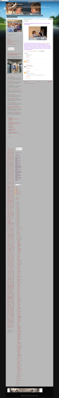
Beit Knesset (10, 165)
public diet (10, 320)
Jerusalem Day (9, 205)
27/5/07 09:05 (28, 76)
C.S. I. (9, 170)
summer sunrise (19, 262)
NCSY (8, 233)
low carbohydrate (10, 316)
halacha (10, 299)
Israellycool (10, 118)
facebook (8, 292)
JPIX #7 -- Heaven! (18, 324)
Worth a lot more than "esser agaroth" (19, 261)
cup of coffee (12, 274)
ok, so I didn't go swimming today (19, 339)
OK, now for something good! (19, 352)
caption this (9, 257)
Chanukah (12, 171)
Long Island (11, 225)
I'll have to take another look (19, 264)
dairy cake (9, 275)
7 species (9, 150)
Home (8, 15)
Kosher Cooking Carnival (9, 221)
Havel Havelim (10, 186)
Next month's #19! (19, 273)
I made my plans (19, 360)
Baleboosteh (28, 65)
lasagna (8, 312)
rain (11, 323)
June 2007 (18, 237)
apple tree (12, 244)
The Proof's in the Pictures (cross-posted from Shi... (19, 355)
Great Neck (10, 183)
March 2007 (19, 376)
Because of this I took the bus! (19, 311)
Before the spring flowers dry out (19, 343)
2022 (17, 207)
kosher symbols (11, 310)
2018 (17, 212)
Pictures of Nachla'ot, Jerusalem (19, 320)
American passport (9, 156)
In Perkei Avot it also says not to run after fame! (19, 328)
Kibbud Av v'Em (12, 218)
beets (12, 251)
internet (8, 303)
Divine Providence (11, 175)
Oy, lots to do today (19, 293)
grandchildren (9, 296)
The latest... (18, 286)
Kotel (8, 223)
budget (8, 254)
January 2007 (19, 380)
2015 (17, 216)
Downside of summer (18, 285)
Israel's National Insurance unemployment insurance (10, 193)
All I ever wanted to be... (19, 373)
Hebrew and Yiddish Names (11, 94)
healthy (8, 301)
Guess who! (18, 306)
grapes (13, 298)
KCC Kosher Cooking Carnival (11, 44)
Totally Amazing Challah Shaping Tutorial (13, 98)
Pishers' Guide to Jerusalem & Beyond (25, 15)
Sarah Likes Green (19, 194)
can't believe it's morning (19, 251)
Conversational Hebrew (10, 173)
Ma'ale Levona (9, 226)
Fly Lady (13, 181)
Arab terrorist (11, 160)
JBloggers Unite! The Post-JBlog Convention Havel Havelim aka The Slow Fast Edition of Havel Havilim (13, 107)
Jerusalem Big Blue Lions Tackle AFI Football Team (10, 201)
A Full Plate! (18, 314)
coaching (10, 268)
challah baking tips (10, 262)
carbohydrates (9, 258)
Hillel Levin (17, 193)
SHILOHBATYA (9, 35)
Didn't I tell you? (19, 365)
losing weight (10, 314)
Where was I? (19, 357)
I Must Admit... (19, 302)
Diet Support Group (10, 174)
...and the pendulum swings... (18, 304)
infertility (12, 302)
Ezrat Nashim (12, 178)
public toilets (9, 321)
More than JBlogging (18, 367)
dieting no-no (12, 277)
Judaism (8, 217)
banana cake (12, 249)
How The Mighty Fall (11, 127)
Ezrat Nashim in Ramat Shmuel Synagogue (10, 180)
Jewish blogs (9, 212)
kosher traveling (9, 311)
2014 (17, 217)
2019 (17, 211)
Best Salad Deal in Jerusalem (11, 102)
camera (11, 255)
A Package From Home (10, 151)
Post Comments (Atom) (31, 83)
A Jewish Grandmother (14, 4)
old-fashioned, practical (19, 242)
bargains (10, 250)
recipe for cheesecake (10, 325)
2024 (17, 205)
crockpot (8, 274)
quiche (12, 322)
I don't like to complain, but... (19, 371)
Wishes (18, 278)
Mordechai (8, 231)
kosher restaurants (10, 309)
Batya (27, 71)
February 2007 (19, 378)
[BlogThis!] (41, 51)
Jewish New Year (10, 209)
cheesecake (10, 263)
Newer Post (26, 81)
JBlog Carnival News (14, 15)
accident (12, 241)
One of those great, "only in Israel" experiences (19, 299)
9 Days (12, 150)
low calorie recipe (10, 315)
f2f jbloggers (9, 290)
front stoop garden (18, 289)
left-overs (12, 312)
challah (11, 261)
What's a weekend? (19, 268)
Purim (8, 236)
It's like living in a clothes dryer (19, 348)
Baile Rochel (9, 43)
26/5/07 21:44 (28, 62)
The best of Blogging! (18, 350)
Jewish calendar (9, 213)
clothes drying (9, 267)
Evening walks (19, 346)
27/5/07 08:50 (28, 68)
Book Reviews (34, 15)
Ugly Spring (18, 325)
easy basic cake (45, 43)
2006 (17, 382)
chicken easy (9, 265)
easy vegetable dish (10, 285)
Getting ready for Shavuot (19, 280)
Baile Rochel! (40, 15)
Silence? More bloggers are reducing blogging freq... (19, 245)
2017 (17, 213)
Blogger (37, 395)
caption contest (9, 256)
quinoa (8, 323)
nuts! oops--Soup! (18, 291)
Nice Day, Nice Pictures (19, 271)
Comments (10, 49)
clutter (13, 267)
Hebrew (12, 188)
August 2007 (19, 234)
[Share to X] (42, 51)
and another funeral (18, 240)
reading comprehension (10, 324)
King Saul (10, 219)
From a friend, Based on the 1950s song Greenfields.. (19, 316)
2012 (17, 219)
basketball (8, 251)
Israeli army (11, 197)
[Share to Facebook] (42, 51)
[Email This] (40, 51)
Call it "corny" (19, 281)
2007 (17, 225)
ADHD (8, 152)
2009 (17, 223)
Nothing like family (18, 257)
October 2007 (19, 230)
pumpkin (8, 322)
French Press (11, 182)
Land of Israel (10, 224)
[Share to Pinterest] (43, 51)
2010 (17, 222)
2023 (17, 206)
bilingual (8, 252)
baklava (8, 249)
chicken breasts (9, 264)
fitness (11, 293)
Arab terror (12, 159)
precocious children (11, 319)
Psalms (10, 234)
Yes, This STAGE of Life (12, 129)
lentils (8, 313)
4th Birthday (18, 265)
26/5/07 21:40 (28, 57)
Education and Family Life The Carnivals (19, 331)
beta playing (18, 313)
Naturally (18, 258)
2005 (17, 383)
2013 (17, 218)
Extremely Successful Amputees (19, 308)
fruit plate (8, 294)
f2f (12, 289)
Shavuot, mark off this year (19, 277)
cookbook (12, 271)
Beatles (11, 164)
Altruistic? (18, 275)
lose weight (12, 313)
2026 (17, 202)
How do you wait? (18, 297)
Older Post (49, 81)
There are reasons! (18, 362)
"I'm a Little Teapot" (18, 255)
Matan (11, 229)
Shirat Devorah (10, 126)
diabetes (8, 277)
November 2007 (19, 228)
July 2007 (18, 236)
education (9, 289)
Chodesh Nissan (11, 172)
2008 (17, 224)
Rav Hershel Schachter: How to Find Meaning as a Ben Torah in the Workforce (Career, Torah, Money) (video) (14, 123)
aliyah (8, 242)
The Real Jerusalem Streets (12, 132)
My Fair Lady (11, 232)
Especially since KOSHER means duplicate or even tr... (19, 336)
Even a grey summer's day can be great (19, 249)
